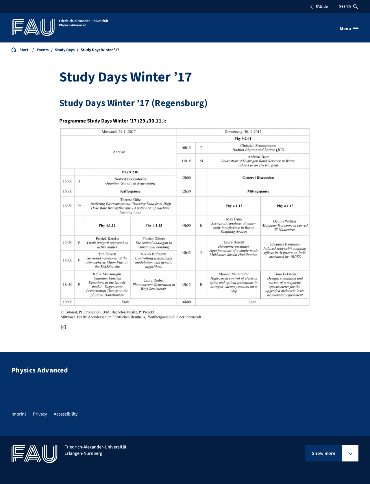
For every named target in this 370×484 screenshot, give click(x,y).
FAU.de (322, 7)
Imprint (19, 414)
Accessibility (65, 414)
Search (345, 6)
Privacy (40, 414)
